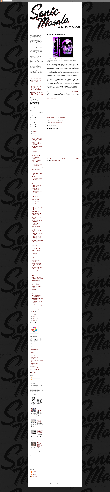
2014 (33, 120)
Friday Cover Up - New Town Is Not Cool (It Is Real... (37, 264)
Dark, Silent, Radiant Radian (36, 78)
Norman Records (34, 354)
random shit (33, 366)
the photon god (34, 370)
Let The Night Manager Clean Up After (36, 282)
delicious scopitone (34, 363)
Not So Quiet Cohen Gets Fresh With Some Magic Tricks (37, 139)
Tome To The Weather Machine (37, 360)
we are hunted (33, 372)
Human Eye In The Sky (36, 216)
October (34, 131)
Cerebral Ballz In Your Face (37, 258)
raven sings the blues (35, 367)
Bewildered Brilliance (36, 199)
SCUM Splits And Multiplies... (35, 158)
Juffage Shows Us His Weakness (36, 224)
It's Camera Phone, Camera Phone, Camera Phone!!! (37, 268)
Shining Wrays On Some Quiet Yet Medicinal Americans (36, 143)
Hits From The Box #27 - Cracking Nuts (37, 214)
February (34, 318)
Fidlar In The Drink (36, 211)
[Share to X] (60, 120)
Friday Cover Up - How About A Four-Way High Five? (37, 305)
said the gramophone (35, 369)
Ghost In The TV (35, 284)
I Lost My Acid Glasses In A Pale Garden (37, 241)
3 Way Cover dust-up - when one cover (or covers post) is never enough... (39, 444)
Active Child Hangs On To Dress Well (37, 186)
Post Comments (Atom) (56, 160)
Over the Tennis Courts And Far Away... (37, 179)
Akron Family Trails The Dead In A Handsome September (37, 196)
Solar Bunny (34, 275)
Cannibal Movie (62, 117)
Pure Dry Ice (34, 289)
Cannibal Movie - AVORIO (52, 117)
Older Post (78, 158)
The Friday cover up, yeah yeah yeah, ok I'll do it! (40, 432)
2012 (33, 124)
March (34, 316)
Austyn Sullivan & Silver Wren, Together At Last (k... (37, 256)
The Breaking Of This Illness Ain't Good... (37, 234)
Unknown (34, 474)
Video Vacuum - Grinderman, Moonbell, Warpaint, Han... (37, 164)
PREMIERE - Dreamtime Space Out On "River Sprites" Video (36, 84)
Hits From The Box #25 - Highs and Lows (37, 292)
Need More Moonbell (36, 250)
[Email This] (57, 120)
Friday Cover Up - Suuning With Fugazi (37, 221)
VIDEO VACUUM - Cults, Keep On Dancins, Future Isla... (37, 208)
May (34, 313)
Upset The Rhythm (34, 361)
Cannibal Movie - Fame (51, 98)
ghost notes (35, 476)
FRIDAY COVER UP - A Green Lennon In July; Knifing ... (37, 170)
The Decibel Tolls (34, 357)
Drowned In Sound (34, 349)
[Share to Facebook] (61, 120)
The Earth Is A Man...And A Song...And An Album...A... (37, 150)
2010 (33, 322)
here (33, 341)
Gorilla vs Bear (34, 351)
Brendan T (34, 471)
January (34, 320)
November (35, 129)
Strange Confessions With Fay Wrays (37, 147)
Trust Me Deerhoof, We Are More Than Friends (36, 81)
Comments (34, 379)
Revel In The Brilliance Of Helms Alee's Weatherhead (37, 278)
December (35, 127)
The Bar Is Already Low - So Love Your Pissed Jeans (39, 421)
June (34, 311)
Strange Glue (33, 355)
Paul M (34, 472)
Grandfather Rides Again (36, 155)
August (34, 135)
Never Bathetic (35, 183)
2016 (33, 117)
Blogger (60, 483)
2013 (33, 122)
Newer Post (49, 158)
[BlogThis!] (58, 120)
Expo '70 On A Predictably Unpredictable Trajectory (37, 228)
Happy (32, 352)
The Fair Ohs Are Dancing (37, 248)
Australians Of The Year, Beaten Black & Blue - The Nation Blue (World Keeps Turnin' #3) (37, 93)
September (35, 133)
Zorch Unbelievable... (36, 280)
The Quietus (33, 358)
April (34, 314)
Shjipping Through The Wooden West (36, 246)
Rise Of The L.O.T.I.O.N (39, 398)
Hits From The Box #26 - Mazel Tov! (37, 253)
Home (63, 158)
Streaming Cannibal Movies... (36, 261)
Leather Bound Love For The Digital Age (36, 308)
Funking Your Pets (35, 293)
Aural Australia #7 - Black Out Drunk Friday (39, 409)
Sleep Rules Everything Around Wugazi (36, 296)
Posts (33, 377)
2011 (33, 126)
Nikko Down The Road (36, 205)
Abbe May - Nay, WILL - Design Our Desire (37, 273)
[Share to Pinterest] (62, 120)
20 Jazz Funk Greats (35, 348)
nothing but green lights (35, 364)
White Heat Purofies (36, 201)
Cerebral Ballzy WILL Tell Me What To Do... (37, 161)
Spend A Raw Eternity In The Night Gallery (36, 189)
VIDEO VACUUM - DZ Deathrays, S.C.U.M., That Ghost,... (36, 237)
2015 (33, 119)
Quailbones (34, 176)
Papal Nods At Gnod (36, 226)
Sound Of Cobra (54, 58)
